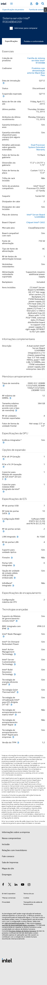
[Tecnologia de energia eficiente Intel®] (9, 684)
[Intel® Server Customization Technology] (14, 664)
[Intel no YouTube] (22, 885)
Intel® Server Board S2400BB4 (36, 215)
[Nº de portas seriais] (3, 531)
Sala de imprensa (10, 862)
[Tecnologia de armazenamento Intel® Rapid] (15, 725)
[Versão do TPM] (18, 742)
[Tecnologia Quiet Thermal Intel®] (17, 692)
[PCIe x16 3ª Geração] (3, 467)
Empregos (6, 874)
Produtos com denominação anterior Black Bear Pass (36, 72)
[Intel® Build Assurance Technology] (14, 674)
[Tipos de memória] (3, 385)
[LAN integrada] (17, 537)
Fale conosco (8, 856)
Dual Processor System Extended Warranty (36, 147)
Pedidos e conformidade (34, 41)
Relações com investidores (14, 850)
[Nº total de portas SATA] (9, 513)
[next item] (45, 9)
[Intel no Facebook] (3, 885)
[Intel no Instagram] (29, 885)
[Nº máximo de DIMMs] (10, 398)
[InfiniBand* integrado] (13, 585)
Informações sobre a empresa (16, 832)
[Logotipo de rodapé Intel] (7, 960)
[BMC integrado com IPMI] (8, 628)
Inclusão (6, 844)
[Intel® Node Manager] (3, 636)
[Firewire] (11, 557)
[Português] (37, 3)
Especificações (11, 41)
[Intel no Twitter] (9, 885)
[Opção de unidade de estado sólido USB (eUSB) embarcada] (14, 578)
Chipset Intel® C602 (35, 222)
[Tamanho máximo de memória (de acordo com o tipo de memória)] (16, 410)
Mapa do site (8, 868)
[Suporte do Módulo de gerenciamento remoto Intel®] (16, 621)
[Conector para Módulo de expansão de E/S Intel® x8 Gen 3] (5, 479)
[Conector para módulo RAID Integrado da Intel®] (3, 491)
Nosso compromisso (11, 838)
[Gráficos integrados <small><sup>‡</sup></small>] (3, 442)
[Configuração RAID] (3, 521)
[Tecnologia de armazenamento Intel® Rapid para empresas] (13, 737)
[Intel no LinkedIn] (16, 885)
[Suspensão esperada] (3, 96)
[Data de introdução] (3, 83)
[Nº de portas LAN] (3, 544)
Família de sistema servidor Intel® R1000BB (36, 60)
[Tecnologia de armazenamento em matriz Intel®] (15, 714)
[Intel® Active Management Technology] (14, 654)
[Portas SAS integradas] (14, 565)
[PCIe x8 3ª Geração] (3, 459)
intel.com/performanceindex (14, 923)
